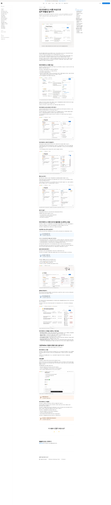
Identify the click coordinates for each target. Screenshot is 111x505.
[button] (6, 6)
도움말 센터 (40, 7)
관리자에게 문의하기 (79, 23)
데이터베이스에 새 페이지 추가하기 (79, 12)
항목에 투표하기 (78, 24)
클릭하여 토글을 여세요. (47, 235)
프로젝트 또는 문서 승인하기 (79, 21)
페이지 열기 (78, 16)
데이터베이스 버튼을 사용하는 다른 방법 (79, 26)
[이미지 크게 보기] (73, 99)
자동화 (44, 7)
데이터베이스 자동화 (79, 32)
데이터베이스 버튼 (79, 30)
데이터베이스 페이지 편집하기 (79, 14)
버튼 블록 (77, 31)
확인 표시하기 (78, 15)
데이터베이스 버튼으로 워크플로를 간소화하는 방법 (79, 19)
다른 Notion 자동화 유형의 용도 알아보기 (79, 28)
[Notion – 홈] (1, 3)
